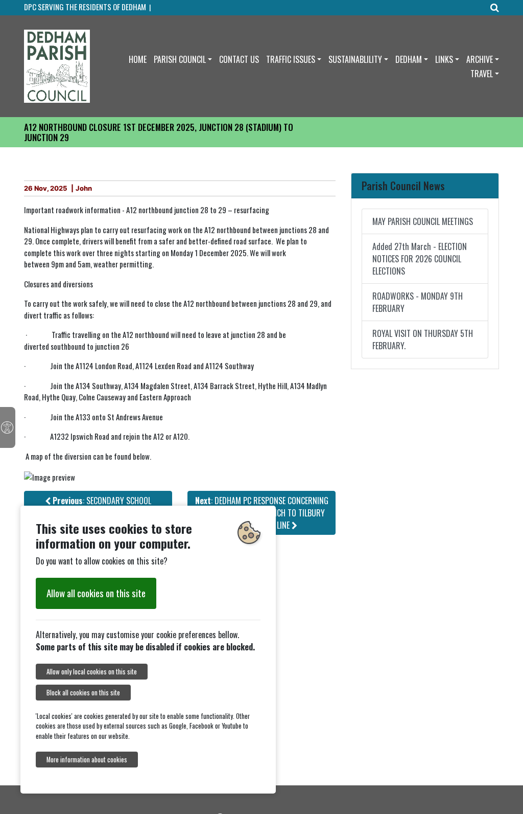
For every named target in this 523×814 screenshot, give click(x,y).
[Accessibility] (7, 427)
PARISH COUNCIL (180, 59)
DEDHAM (408, 59)
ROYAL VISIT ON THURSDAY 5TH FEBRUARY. (422, 339)
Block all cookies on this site (83, 692)
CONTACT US (239, 59)
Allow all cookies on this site (96, 592)
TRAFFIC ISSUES (290, 59)
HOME (138, 59)
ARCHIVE (479, 59)
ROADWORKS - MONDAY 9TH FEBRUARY (417, 302)
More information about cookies (86, 759)
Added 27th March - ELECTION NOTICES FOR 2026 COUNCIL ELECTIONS (419, 258)
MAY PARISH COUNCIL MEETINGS (422, 221)
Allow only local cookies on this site (91, 671)
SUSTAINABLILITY (355, 59)
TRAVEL (481, 73)
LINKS (444, 59)
